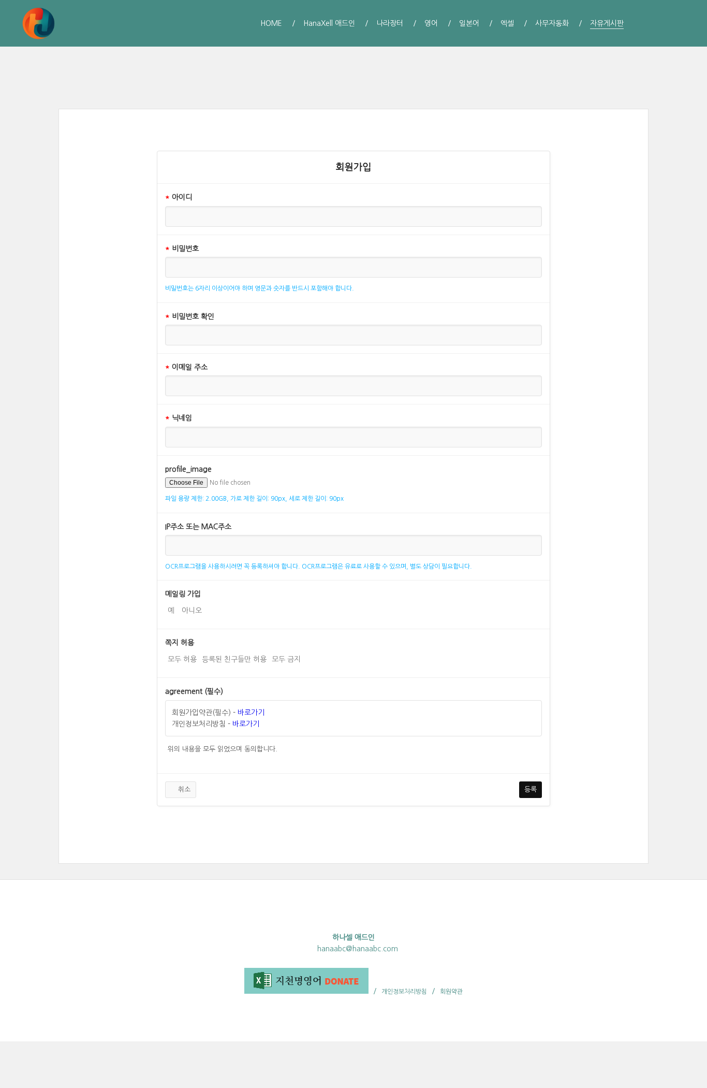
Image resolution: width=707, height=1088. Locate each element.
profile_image (188, 469)
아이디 (178, 197)
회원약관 (451, 992)
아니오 (192, 610)
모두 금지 (286, 659)
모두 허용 (182, 659)
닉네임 (178, 418)
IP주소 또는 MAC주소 (198, 526)
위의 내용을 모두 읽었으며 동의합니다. (222, 749)
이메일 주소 (186, 367)
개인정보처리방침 (404, 992)
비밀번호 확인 (189, 316)
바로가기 (251, 712)
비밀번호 (182, 248)
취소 (183, 789)
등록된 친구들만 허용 (234, 659)
